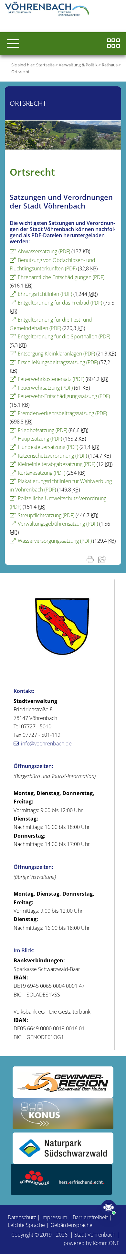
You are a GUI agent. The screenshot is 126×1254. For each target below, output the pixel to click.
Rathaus (110, 65)
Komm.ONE (106, 1243)
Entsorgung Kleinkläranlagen (56, 353)
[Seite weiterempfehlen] (103, 559)
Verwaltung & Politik (78, 65)
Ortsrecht (20, 71)
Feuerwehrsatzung (45, 387)
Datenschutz (22, 1217)
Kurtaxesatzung (41, 472)
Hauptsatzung (40, 438)
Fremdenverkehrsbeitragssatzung (62, 413)
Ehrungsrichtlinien (45, 293)
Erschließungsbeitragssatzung (58, 362)
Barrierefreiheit (90, 1217)
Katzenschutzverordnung (52, 455)
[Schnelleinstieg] (113, 43)
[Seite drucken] (91, 559)
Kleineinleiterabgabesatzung (56, 464)
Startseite (45, 65)
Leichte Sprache (26, 1225)
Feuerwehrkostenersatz (51, 379)
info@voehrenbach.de (46, 743)
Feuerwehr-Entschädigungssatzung (64, 396)
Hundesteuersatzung (48, 447)
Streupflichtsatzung (46, 515)
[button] (13, 43)
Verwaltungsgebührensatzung (58, 523)
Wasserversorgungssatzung (55, 540)
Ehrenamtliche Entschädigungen (61, 277)
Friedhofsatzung (42, 430)
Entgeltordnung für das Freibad (60, 302)
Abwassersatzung (44, 251)
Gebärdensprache (71, 1225)
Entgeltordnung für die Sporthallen (64, 336)
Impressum (54, 1217)
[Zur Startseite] (48, 10)
